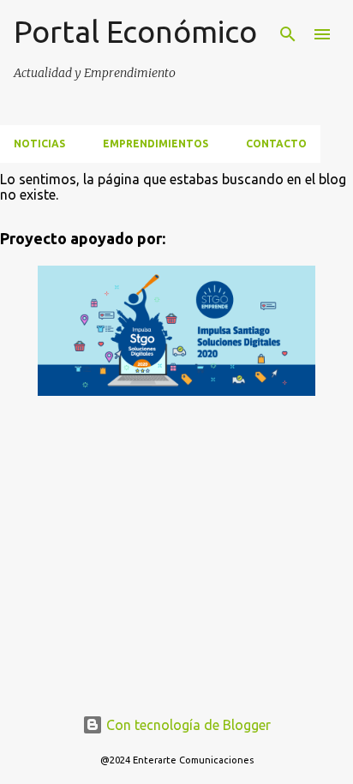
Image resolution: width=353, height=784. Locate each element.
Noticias (39, 143)
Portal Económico (135, 31)
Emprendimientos (155, 143)
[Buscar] (288, 34)
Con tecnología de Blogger (187, 725)
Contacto (276, 143)
